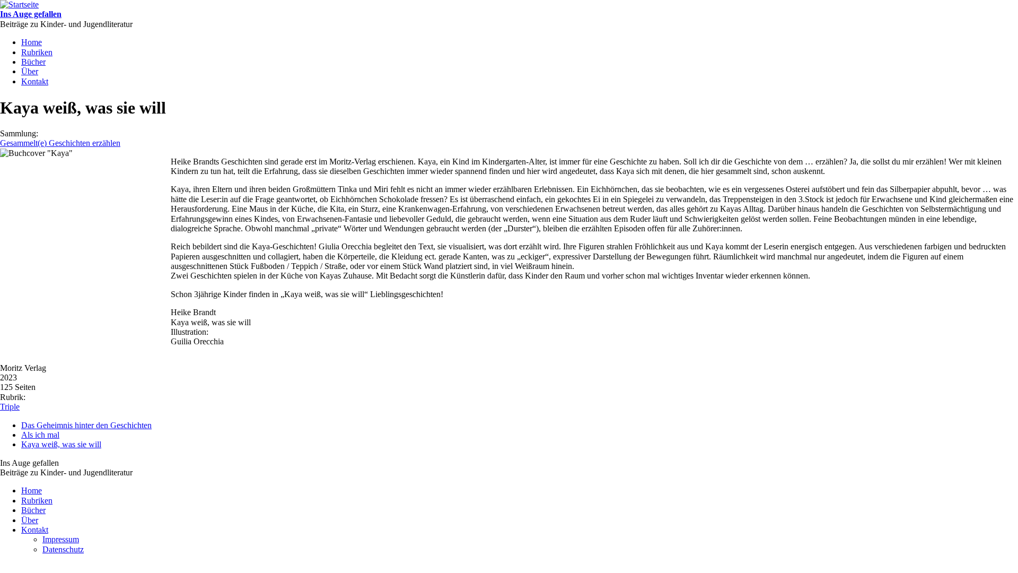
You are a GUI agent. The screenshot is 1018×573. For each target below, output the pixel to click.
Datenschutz (63, 549)
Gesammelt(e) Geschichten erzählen (60, 142)
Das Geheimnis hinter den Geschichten (86, 425)
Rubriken (36, 52)
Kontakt (34, 81)
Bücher (33, 61)
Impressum (60, 539)
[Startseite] (19, 4)
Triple (10, 406)
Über (29, 71)
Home (31, 42)
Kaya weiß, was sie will (61, 444)
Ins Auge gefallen (31, 14)
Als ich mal (40, 434)
